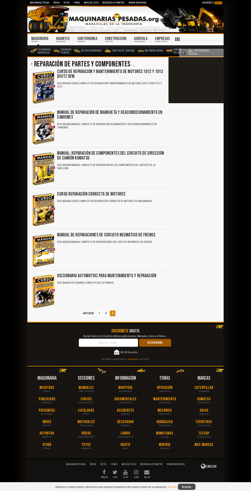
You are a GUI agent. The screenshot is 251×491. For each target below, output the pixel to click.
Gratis (126, 444)
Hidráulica (165, 421)
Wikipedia (125, 387)
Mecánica (165, 410)
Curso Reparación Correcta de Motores (91, 194)
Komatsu (204, 399)
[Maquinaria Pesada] (125, 19)
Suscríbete (212, 2)
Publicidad (47, 399)
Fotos (86, 444)
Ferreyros (204, 421)
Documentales (125, 399)
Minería (165, 444)
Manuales (86, 387)
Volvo (204, 410)
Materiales (86, 421)
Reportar (47, 433)
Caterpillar (204, 387)
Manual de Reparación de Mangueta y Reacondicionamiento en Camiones (109, 115)
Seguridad (132, 359)
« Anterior (88, 313)
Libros (126, 433)
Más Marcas (204, 444)
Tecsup (203, 433)
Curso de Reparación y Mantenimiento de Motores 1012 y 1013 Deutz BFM (110, 74)
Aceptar (186, 487)
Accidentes (125, 410)
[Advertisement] (196, 80)
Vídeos (86, 433)
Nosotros (47, 387)
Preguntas (47, 410)
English (211, 466)
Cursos (86, 399)
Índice (47, 421)
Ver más (172, 486)
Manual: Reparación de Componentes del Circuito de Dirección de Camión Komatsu (110, 155)
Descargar (125, 421)
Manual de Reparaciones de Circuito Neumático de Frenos (106, 235)
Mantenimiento (164, 399)
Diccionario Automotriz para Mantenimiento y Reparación (106, 276)
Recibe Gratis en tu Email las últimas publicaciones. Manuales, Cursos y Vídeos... (125, 336)
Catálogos (86, 410)
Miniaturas (164, 433)
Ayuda (47, 444)
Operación (165, 387)
